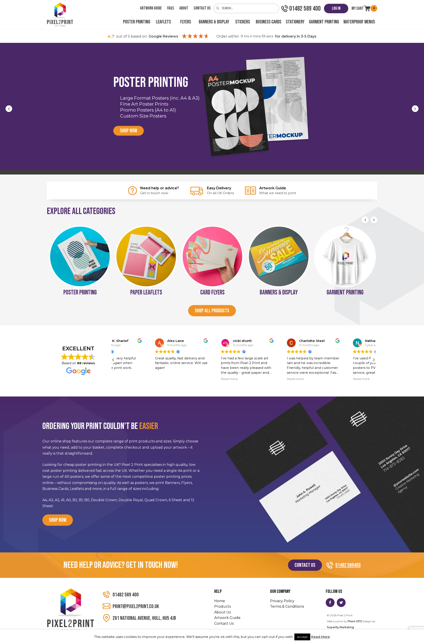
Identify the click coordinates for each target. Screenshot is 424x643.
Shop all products (212, 310)
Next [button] (415, 108)
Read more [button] (192, 379)
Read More (320, 637)
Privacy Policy (282, 601)
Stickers (242, 22)
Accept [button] (302, 637)
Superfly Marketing (340, 627)
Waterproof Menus (359, 22)
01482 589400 (348, 565)
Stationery (295, 22)
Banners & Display (214, 22)
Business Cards (268, 22)
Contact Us (202, 8)
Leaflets (163, 22)
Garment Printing (324, 22)
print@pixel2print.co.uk (136, 606)
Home (219, 601)
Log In (336, 8)
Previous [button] (9, 108)
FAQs (170, 8)
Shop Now (128, 130)
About (183, 8)
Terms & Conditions (287, 606)
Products (222, 606)
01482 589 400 (126, 595)
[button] (373, 360)
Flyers (185, 22)
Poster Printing (136, 22)
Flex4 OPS (355, 621)
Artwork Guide (151, 8)
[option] (212, 106)
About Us (222, 612)
